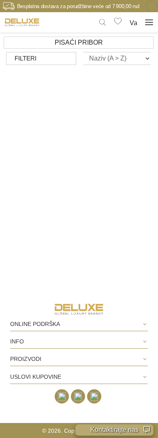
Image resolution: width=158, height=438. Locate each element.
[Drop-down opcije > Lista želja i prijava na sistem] (22, 22)
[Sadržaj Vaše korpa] (133, 22)
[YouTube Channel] (94, 396)
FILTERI (25, 58)
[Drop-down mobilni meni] (149, 22)
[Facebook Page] (62, 396)
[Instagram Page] (78, 396)
